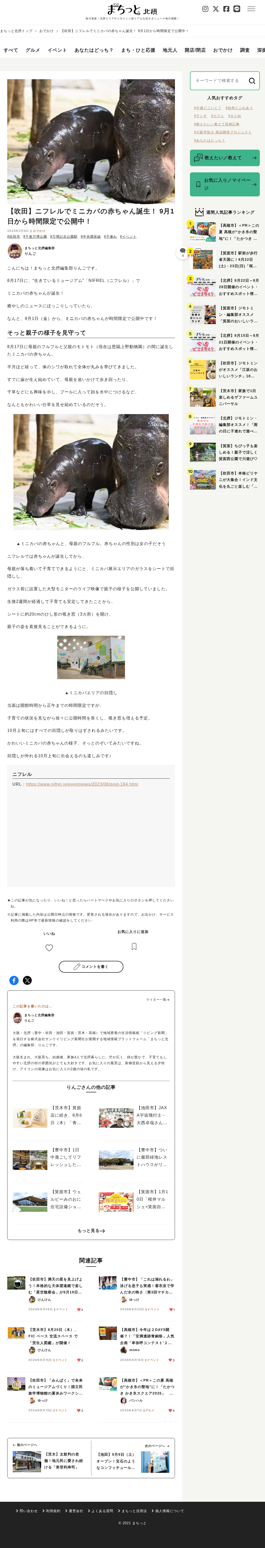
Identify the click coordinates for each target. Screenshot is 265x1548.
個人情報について (169, 1511)
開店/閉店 (195, 50)
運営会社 (76, 1511)
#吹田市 (13, 237)
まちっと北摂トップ (16, 31)
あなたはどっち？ (94, 50)
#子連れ (110, 237)
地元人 (170, 50)
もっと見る (89, 1230)
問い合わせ (29, 1511)
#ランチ (200, 116)
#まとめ (234, 116)
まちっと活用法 (134, 1511)
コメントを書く (95, 966)
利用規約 (53, 1511)
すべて (11, 50)
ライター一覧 (156, 999)
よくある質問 (102, 1511)
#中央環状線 (91, 237)
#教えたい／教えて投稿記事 (217, 124)
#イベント (128, 237)
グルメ (33, 50)
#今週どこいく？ (208, 108)
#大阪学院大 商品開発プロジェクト (223, 132)
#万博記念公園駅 (64, 237)
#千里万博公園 (35, 237)
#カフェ (217, 116)
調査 (245, 50)
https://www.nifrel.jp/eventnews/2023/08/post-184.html (82, 784)
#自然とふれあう (239, 108)
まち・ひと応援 (138, 50)
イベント (57, 50)
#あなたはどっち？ (209, 140)
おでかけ (46, 31)
